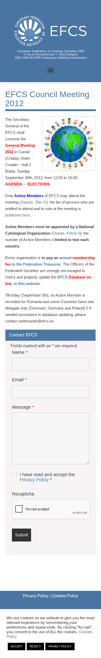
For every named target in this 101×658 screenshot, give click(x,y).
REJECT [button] (35, 646)
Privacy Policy (34, 479)
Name (19, 352)
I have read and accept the (47, 477)
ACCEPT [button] (16, 646)
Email (19, 379)
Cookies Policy (65, 595)
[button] (50, 70)
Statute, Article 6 (66, 233)
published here (17, 215)
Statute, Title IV (33, 202)
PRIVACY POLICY (59, 646)
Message (23, 407)
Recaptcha (23, 494)
